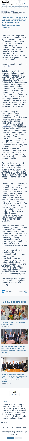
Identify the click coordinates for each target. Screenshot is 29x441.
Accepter (11, 438)
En (3, 427)
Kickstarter (6, 127)
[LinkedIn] (2, 422)
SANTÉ (24, 427)
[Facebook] (4, 422)
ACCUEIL (12, 427)
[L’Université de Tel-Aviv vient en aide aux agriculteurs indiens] (14, 312)
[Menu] (27, 4)
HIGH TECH (18, 427)
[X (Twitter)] (6, 422)
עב (7, 427)
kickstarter (5, 66)
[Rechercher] (24, 3)
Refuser (18, 438)
